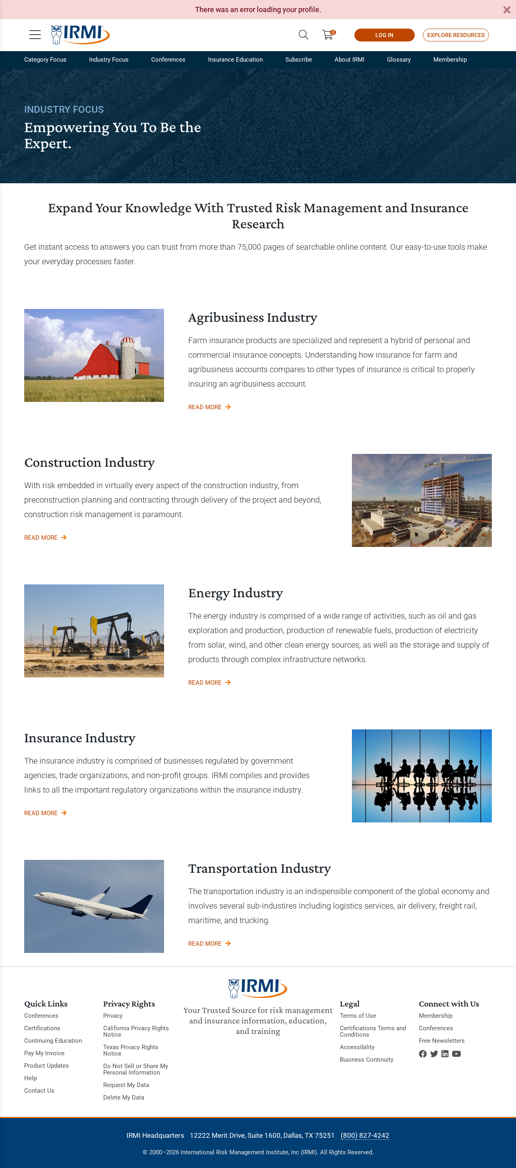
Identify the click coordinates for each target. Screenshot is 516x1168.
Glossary (399, 59)
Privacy (113, 1015)
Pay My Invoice (44, 1053)
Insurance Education (235, 59)
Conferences (168, 59)
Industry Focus (109, 59)
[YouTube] (456, 1054)
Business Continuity (366, 1059)
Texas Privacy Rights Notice (130, 1050)
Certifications (42, 1028)
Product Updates (46, 1065)
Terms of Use (358, 1015)
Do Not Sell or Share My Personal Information (135, 1069)
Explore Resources (456, 35)
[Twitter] (434, 1054)
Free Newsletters (442, 1040)
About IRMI (349, 59)
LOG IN (384, 35)
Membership (450, 59)
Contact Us (39, 1090)
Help (30, 1078)
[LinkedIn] (445, 1054)
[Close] (506, 10)
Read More (205, 407)
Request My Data (126, 1085)
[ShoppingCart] (330, 35)
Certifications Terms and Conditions (373, 1031)
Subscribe (298, 59)
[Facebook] (423, 1054)
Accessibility (357, 1047)
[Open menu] (35, 35)
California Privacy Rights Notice (136, 1031)
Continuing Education (53, 1040)
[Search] (303, 35)
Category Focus (45, 59)
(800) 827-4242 (365, 1135)
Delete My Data (123, 1097)
